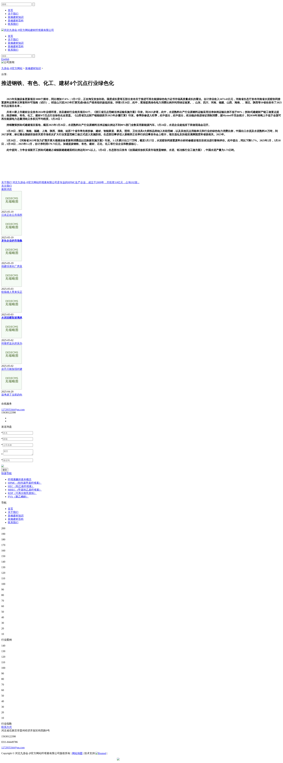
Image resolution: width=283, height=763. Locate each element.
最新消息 (6, 189)
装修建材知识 (16, 43)
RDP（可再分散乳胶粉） (22, 493)
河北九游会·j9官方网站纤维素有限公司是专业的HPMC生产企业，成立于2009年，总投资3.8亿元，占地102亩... (75, 182)
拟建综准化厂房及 (11, 266)
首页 (10, 36)
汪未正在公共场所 (11, 214)
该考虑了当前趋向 (11, 394)
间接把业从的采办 (11, 343)
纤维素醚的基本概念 (19, 479)
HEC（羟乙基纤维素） (21, 486)
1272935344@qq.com (13, 409)
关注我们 (6, 185)
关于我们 (13, 39)
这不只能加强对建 (11, 369)
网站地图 (77, 753)
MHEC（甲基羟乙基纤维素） (25, 489)
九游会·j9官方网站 (11, 68)
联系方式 (6, 727)
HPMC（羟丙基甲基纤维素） (25, 482)
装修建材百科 (16, 46)
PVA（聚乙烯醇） (18, 496)
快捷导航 (6, 473)
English (5, 59)
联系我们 (13, 49)
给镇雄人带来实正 (11, 292)
